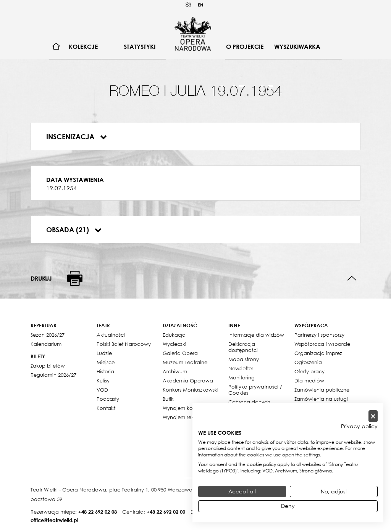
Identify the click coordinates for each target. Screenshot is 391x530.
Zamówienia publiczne (321, 390)
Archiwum (175, 371)
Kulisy (103, 380)
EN (200, 4)
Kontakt (106, 408)
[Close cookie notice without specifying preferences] (373, 416)
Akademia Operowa (188, 380)
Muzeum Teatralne (185, 362)
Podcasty (108, 399)
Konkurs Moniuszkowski (190, 390)
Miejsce (106, 362)
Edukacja (174, 335)
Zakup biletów (48, 366)
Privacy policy (359, 426)
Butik (168, 399)
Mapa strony (243, 359)
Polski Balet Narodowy (124, 344)
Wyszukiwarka (297, 46)
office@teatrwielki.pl (54, 520)
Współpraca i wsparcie (322, 344)
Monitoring (241, 377)
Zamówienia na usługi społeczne (321, 402)
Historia (105, 371)
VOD (102, 390)
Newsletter (240, 368)
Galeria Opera (180, 353)
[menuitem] (56, 47)
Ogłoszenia (308, 362)
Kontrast (189, 5)
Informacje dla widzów (256, 335)
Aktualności (111, 335)
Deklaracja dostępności (243, 347)
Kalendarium (46, 344)
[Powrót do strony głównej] (192, 33)
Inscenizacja (71, 136)
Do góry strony (351, 278)
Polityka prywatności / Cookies (255, 390)
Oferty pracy (309, 371)
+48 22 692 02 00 (166, 512)
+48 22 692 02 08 (97, 512)
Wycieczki (174, 344)
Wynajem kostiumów (188, 408)
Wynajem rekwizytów (188, 417)
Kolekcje (83, 46)
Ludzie (104, 353)
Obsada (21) (68, 229)
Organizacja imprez (318, 353)
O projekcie (244, 46)
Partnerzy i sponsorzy (319, 335)
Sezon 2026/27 (48, 335)
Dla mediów (309, 380)
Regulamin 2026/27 (53, 375)
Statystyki (139, 46)
